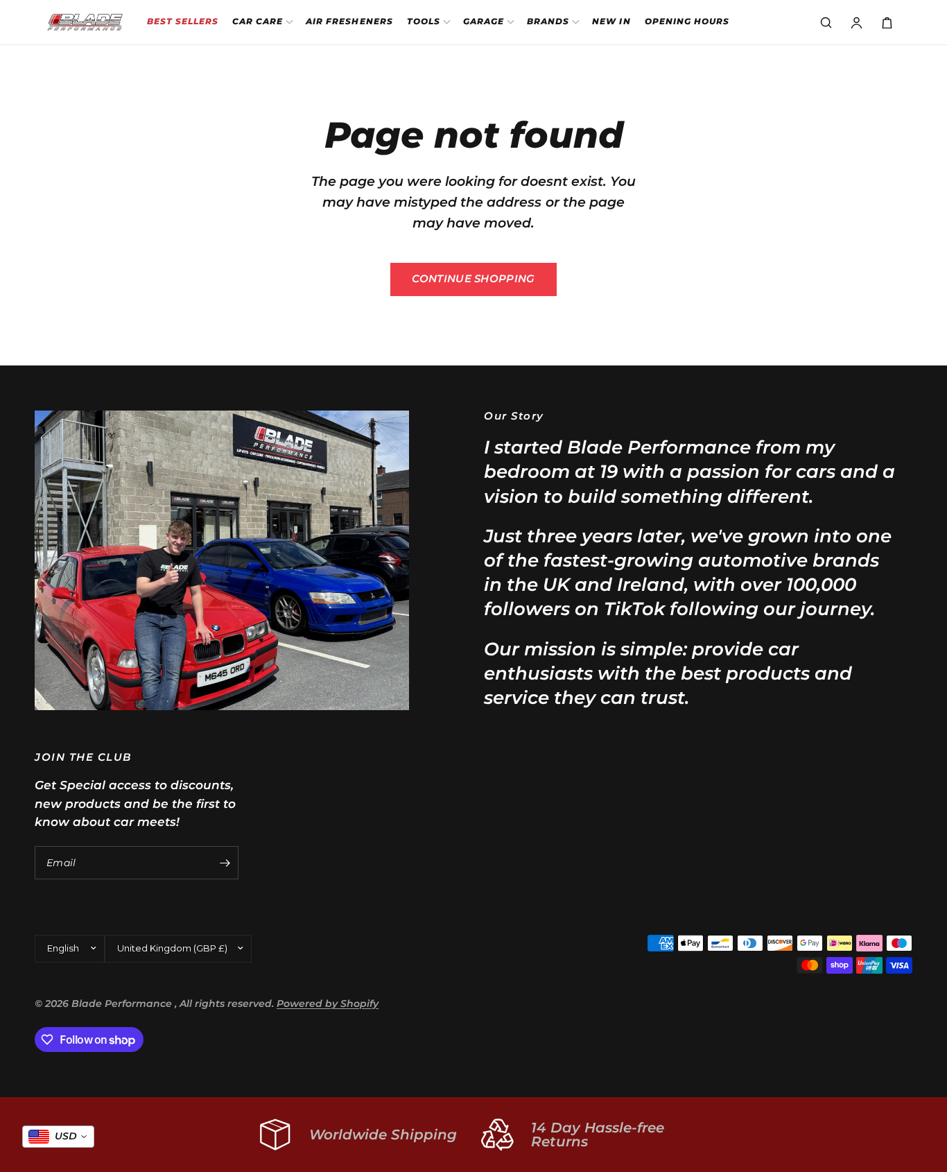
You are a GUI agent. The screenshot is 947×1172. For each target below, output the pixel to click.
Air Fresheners (349, 21)
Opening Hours (687, 21)
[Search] (825, 22)
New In (611, 21)
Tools (423, 21)
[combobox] (58, 1137)
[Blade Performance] (85, 22)
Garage (483, 21)
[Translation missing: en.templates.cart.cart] (886, 22)
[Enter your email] (224, 862)
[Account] (856, 22)
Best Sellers (182, 21)
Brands (548, 21)
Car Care (257, 21)
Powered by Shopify (328, 1003)
